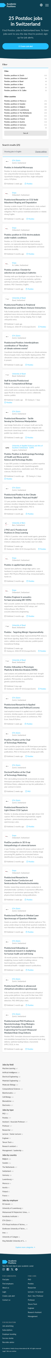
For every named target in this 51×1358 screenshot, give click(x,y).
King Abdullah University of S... (14, 1241)
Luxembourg (7, 1179)
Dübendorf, (16, 195)
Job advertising (7, 1326)
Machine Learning (10, 1068)
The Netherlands (9, 1167)
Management (32, 1316)
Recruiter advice (8, 1342)
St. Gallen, (16, 265)
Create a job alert (27, 46)
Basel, (14, 300)
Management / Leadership (12, 1150)
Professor (7, 1126)
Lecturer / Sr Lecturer (35, 1292)
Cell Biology (7, 1097)
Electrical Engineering (11, 1076)
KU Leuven (7, 1204)
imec (5, 1232)
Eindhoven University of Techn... (15, 1228)
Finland (6, 1191)
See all (25, 133)
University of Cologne (11, 1237)
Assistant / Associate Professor (14, 1122)
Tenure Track (7, 1142)
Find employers (8, 1283)
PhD (29, 791)
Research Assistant (35, 1312)
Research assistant (10, 1146)
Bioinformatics (9, 1093)
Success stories (7, 1338)
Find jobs (5, 1279)
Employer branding (9, 1334)
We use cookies (11, 1351)
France (5, 1195)
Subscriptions (7, 1330)
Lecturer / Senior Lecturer (12, 1134)
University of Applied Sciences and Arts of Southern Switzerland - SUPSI (27, 446)
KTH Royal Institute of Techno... (15, 1224)
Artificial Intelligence (11, 1072)
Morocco (6, 1183)
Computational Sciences (12, 1089)
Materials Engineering (11, 1080)
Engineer (6, 1138)
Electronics (7, 1105)
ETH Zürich (16, 160)
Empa (14, 192)
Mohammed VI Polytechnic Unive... (16, 1212)
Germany (7, 1175)
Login (4, 1292)
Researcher (7, 1130)
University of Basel (19, 298)
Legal (4, 1351)
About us (5, 1287)
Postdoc (29, 183)
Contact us (6, 1300)
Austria (5, 1187)
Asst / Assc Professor (35, 1296)
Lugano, (15, 450)
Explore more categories (25, 1247)
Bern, (14, 525)
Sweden (6, 1163)
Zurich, (15, 163)
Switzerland (22, 163)
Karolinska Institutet (10, 1216)
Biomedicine (8, 1101)
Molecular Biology (10, 1084)
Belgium (6, 1159)
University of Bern (18, 523)
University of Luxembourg (12, 1208)
